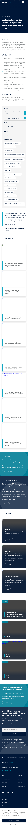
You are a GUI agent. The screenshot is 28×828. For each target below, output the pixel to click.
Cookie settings (14, 824)
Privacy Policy (5, 799)
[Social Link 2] (8, 792)
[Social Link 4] (17, 792)
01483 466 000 (6, 771)
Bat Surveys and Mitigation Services (13, 174)
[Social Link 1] (3, 792)
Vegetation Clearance (10, 177)
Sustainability (21, 786)
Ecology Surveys (8, 150)
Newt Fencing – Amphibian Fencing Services (13, 204)
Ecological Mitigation (10, 185)
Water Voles (7, 170)
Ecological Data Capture (10, 188)
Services (4, 786)
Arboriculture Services (10, 147)
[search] (20, 2)
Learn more (11, 817)
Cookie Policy (4, 802)
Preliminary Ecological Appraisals (12, 163)
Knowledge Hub (6, 779)
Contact (20, 779)
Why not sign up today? (7, 723)
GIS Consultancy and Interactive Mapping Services (14, 155)
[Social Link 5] (22, 792)
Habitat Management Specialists (12, 143)
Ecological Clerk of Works (10, 196)
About (5, 503)
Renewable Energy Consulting (12, 118)
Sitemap (4, 805)
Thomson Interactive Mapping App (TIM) (14, 159)
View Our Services (8, 471)
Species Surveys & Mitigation (11, 181)
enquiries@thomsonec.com (10, 767)
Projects (8, 757)
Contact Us (7, 702)
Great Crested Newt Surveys (11, 199)
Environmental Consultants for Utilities (13, 113)
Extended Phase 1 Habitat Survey (12, 166)
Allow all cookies (14, 820)
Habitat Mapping (9, 192)
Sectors (20, 775)
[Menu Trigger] (26, 2)
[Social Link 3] (13, 792)
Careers (20, 782)
